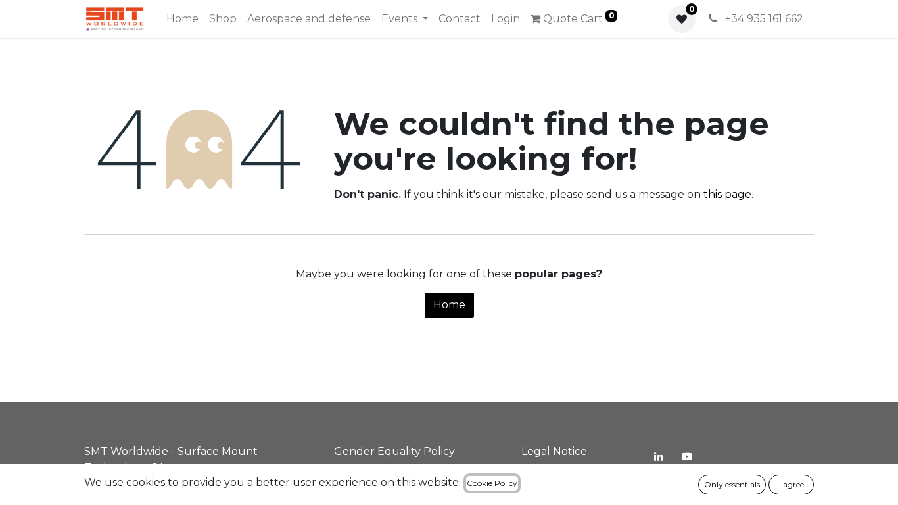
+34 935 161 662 (762, 18)
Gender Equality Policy (394, 451)
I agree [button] (791, 484)
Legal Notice (554, 451)
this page (727, 194)
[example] (686, 456)
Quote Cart (577, 18)
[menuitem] (182, 19)
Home (449, 305)
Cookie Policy (492, 483)
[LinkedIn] (658, 456)
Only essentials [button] (732, 484)
